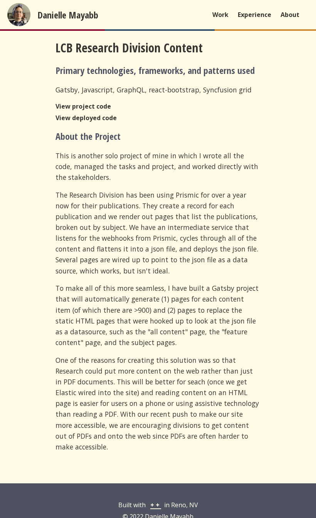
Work (220, 14)
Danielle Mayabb (67, 14)
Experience (254, 14)
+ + (155, 505)
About (290, 14)
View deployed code (86, 118)
